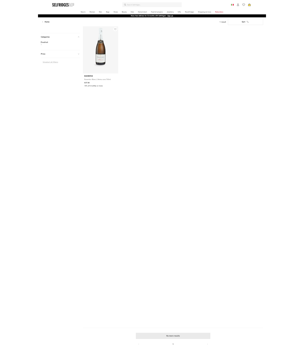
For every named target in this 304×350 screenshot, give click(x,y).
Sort (243, 22)
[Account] (238, 4)
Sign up (170, 16)
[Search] (125, 4)
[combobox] (154, 5)
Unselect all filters (50, 62)
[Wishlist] (243, 4)
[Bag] (249, 4)
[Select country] (232, 4)
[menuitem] (83, 12)
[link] (100, 79)
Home (47, 22)
